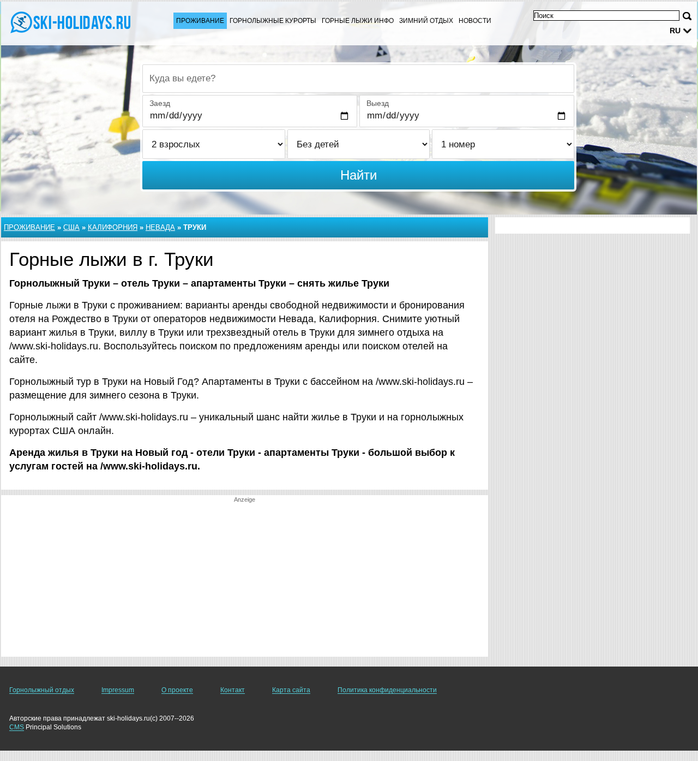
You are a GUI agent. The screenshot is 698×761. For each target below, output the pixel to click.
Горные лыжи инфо (358, 21)
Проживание (200, 21)
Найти (358, 175)
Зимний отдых (426, 21)
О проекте (177, 690)
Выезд (377, 103)
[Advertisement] (244, 580)
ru (675, 30)
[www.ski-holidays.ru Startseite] (76, 22)
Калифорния (112, 227)
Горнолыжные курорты (273, 21)
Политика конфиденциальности (387, 690)
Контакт (232, 690)
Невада (160, 227)
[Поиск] (687, 16)
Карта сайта (291, 690)
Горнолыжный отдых (41, 690)
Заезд (159, 103)
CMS (16, 727)
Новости (475, 21)
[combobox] (358, 78)
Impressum (117, 690)
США (71, 227)
